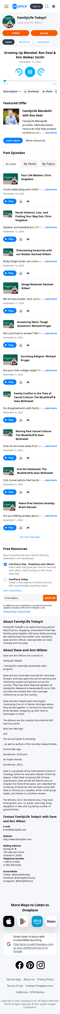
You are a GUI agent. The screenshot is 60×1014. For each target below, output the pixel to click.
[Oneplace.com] (19, 6)
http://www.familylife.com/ (17, 839)
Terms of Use (15, 986)
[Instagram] (41, 965)
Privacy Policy (45, 979)
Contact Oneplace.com (39, 986)
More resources (35, 140)
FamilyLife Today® (32, 17)
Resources (24, 41)
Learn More (13, 140)
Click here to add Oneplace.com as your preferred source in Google (33, 947)
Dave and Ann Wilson (30, 22)
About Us (29, 979)
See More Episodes (30, 537)
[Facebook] (20, 965)
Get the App (14, 979)
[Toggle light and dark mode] (54, 6)
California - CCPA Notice (30, 992)
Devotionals (43, 41)
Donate (44, 33)
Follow (16, 32)
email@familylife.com (14, 829)
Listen (8, 41)
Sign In (36, 6)
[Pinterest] (30, 965)
